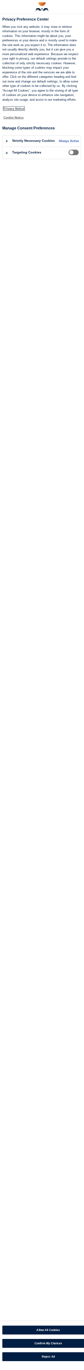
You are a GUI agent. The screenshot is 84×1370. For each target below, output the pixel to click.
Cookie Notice (14, 117)
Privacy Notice (14, 108)
